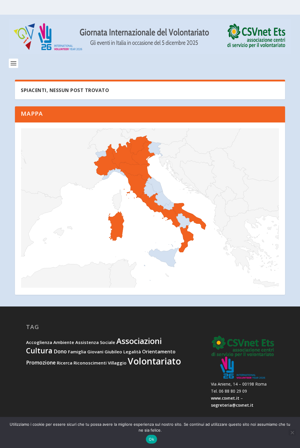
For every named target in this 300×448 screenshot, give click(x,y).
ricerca (64, 363)
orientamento (158, 351)
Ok (151, 439)
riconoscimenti (90, 363)
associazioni (139, 340)
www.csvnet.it (225, 398)
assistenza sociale (95, 342)
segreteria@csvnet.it (232, 405)
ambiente (63, 342)
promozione (41, 362)
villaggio (117, 363)
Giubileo (113, 352)
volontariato (154, 361)
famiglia (77, 352)
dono (60, 351)
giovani (95, 352)
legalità (132, 352)
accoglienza (39, 342)
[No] (292, 432)
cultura (39, 350)
